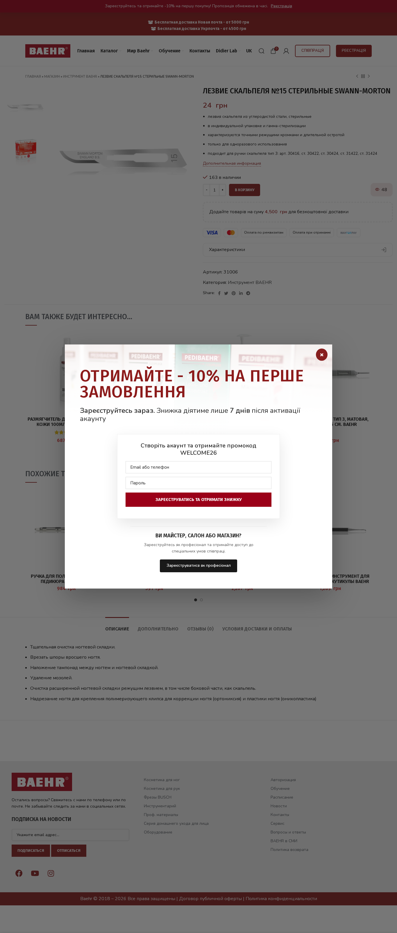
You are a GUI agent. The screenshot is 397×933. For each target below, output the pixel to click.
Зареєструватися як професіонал (199, 565)
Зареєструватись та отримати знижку (198, 499)
